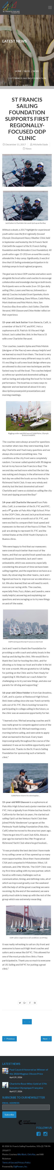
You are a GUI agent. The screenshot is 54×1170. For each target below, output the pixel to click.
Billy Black (22, 1154)
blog (27, 71)
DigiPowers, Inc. (20, 1166)
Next (45, 1038)
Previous (10, 1038)
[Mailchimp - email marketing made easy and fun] (27, 1124)
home (18, 71)
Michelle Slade (40, 144)
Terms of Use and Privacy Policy (16, 1162)
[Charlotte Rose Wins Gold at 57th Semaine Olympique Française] (5, 1084)
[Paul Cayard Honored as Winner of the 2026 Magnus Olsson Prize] (5, 1070)
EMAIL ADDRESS (10, 1103)
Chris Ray (31, 1154)
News (36, 71)
